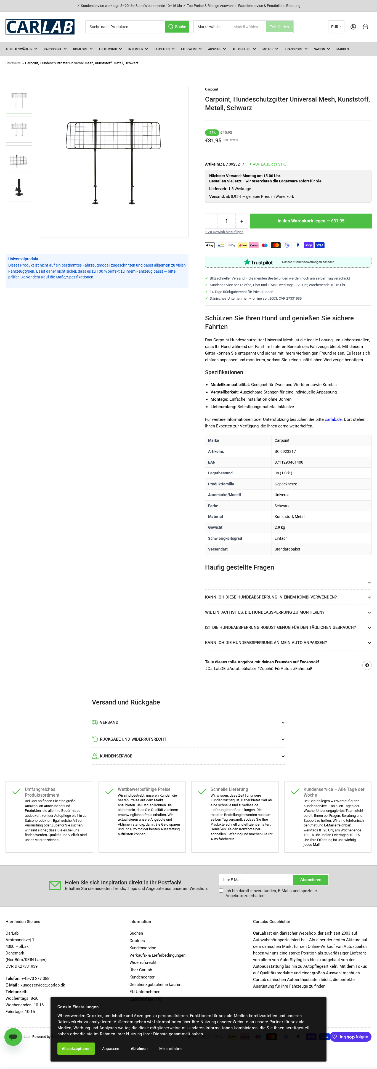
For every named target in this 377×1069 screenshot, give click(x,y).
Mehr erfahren (171, 1048)
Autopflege (241, 49)
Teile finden (279, 27)
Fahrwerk (189, 49)
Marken (342, 49)
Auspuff (214, 49)
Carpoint (211, 89)
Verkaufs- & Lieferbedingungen (157, 955)
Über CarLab (140, 969)
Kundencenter (142, 977)
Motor (268, 49)
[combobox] (137, 26)
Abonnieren (310, 879)
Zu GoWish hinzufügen (225, 232)
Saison (319, 49)
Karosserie (53, 49)
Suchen (136, 933)
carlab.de (333, 419)
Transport (294, 49)
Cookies (137, 940)
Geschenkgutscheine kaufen (155, 984)
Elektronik (108, 49)
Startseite (13, 63)
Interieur (135, 49)
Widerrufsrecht (142, 962)
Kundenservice (142, 947)
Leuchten (162, 49)
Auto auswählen (19, 49)
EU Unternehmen (144, 991)
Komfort (80, 49)
